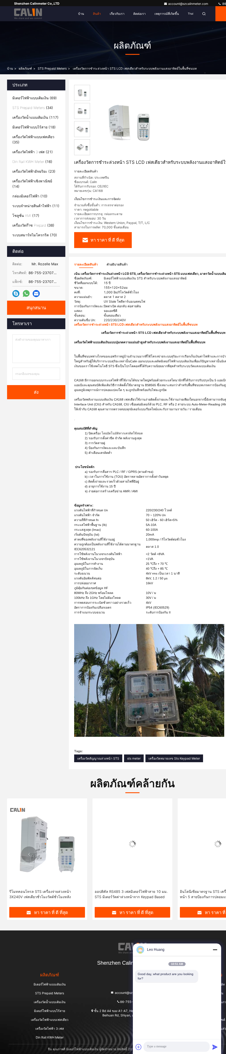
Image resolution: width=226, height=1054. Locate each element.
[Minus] (215, 949)
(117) (35, 117)
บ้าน (81, 13)
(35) (33, 139)
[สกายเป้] (16, 293)
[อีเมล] (36, 293)
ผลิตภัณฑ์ (25, 68)
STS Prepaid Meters (52, 68)
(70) (34, 235)
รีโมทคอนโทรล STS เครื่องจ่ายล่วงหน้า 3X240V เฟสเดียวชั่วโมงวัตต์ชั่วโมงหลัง (40, 894)
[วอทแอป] (26, 293)
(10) (29, 196)
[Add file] (139, 1047)
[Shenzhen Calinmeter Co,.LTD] (28, 13)
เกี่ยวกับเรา (117, 13)
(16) (32, 161)
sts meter (134, 758)
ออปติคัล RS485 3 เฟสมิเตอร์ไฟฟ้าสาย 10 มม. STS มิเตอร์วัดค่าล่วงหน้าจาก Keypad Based (131, 894)
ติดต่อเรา (139, 13)
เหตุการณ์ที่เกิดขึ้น (166, 13)
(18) (34, 127)
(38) (33, 225)
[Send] (214, 1047)
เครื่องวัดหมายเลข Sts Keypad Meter (174, 758)
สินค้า (97, 13)
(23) (33, 171)
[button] (29, 854)
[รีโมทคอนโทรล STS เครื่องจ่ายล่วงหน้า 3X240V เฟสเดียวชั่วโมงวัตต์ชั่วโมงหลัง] (47, 844)
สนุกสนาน (36, 307)
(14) (32, 184)
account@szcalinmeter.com (188, 4)
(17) (25, 215)
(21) (32, 152)
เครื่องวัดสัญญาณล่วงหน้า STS (98, 758)
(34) (32, 107)
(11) (35, 206)
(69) (34, 98)
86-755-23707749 (134, 1001)
